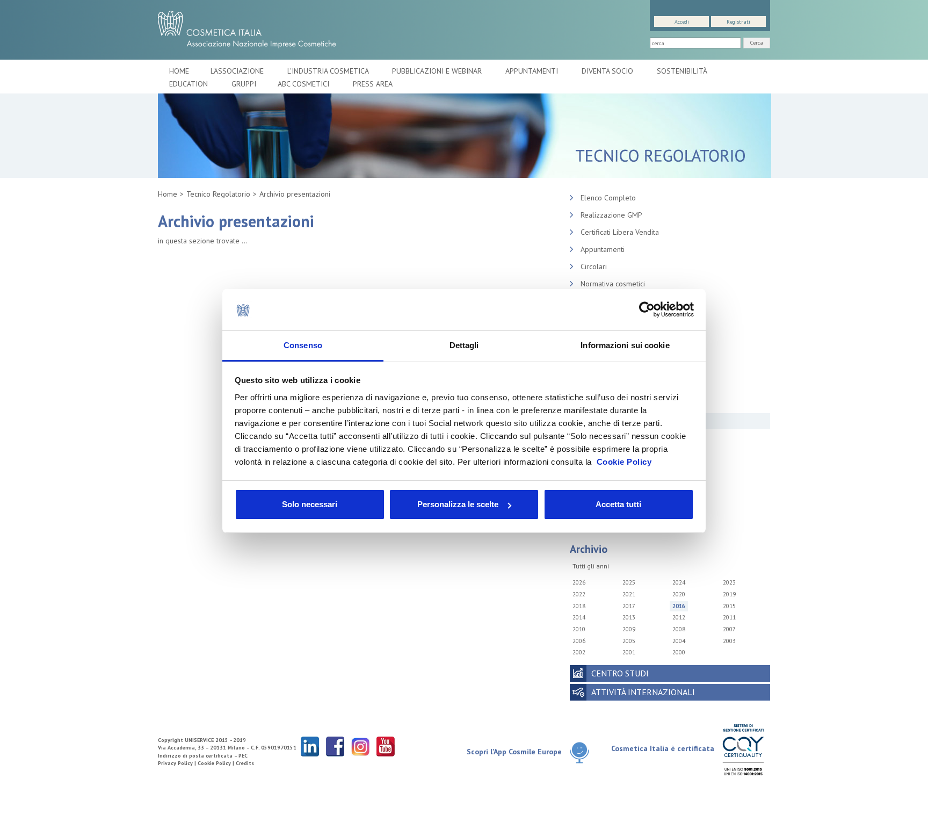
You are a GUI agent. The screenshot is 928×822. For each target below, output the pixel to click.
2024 (678, 582)
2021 (628, 594)
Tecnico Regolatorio (218, 194)
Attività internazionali (643, 692)
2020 (678, 594)
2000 (678, 652)
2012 (678, 617)
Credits (245, 763)
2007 (729, 629)
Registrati (738, 21)
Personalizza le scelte (457, 504)
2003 (729, 641)
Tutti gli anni (590, 566)
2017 (628, 606)
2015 (729, 606)
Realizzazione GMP (611, 215)
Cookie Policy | (217, 763)
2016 (678, 606)
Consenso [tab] (303, 345)
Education (189, 84)
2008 (678, 629)
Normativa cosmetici (613, 284)
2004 (678, 641)
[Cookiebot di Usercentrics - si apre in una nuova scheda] (647, 310)
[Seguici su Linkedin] (310, 745)
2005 (628, 641)
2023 (729, 582)
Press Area (373, 84)
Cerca (756, 42)
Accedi (682, 21)
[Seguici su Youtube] (385, 745)
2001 (628, 652)
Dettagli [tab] (464, 345)
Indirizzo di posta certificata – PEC (203, 755)
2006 (578, 641)
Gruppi (243, 84)
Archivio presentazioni (294, 194)
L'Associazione (238, 71)
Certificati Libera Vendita (620, 232)
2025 (628, 582)
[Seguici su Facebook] (335, 745)
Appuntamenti (532, 71)
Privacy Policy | (178, 763)
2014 (578, 617)
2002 (578, 652)
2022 (578, 594)
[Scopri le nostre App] (583, 752)
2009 (628, 629)
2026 (578, 582)
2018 (578, 606)
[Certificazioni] (743, 749)
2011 (729, 617)
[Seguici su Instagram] (360, 745)
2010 (578, 629)
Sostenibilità (683, 71)
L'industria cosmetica (329, 71)
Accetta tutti (618, 504)
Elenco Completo (608, 198)
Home (179, 71)
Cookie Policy (624, 461)
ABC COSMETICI (304, 84)
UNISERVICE (199, 740)
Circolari (594, 266)
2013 (628, 617)
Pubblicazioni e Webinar (438, 71)
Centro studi (620, 673)
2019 (729, 594)
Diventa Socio (608, 71)
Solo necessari (309, 504)
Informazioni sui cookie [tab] (625, 345)
